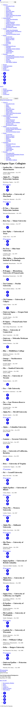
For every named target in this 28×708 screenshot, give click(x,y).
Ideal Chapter (9, 12)
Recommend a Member (8, 683)
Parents (4, 35)
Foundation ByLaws (11, 46)
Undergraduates (6, 18)
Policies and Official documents (13, 15)
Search (1, 86)
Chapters (8, 20)
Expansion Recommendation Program (15, 56)
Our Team (8, 10)
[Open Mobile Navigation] (0, 0)
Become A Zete (9, 26)
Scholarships (9, 50)
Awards (8, 59)
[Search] (15, 2)
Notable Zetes (9, 14)
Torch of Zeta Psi (10, 58)
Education (8, 42)
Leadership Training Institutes (13, 24)
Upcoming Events (10, 6)
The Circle (8, 60)
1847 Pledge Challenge (11, 62)
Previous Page (4, 670)
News (7, 7)
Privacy (5, 685)
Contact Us (5, 67)
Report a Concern (10, 23)
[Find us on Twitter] (4, 76)
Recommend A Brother (11, 27)
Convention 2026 (10, 55)
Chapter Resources (10, 22)
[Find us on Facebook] (4, 73)
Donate (4, 68)
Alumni (5, 28)
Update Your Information (12, 19)
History (7, 8)
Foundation (5, 44)
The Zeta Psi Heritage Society (13, 34)
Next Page (2, 671)
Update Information (7, 66)
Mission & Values (10, 11)
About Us (5, 4)
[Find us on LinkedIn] (4, 82)
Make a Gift (9, 52)
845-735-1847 (3, 680)
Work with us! (9, 16)
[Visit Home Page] (6, 100)
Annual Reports (9, 51)
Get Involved (9, 32)
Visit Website (7, 184)
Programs (5, 54)
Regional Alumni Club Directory (13, 31)
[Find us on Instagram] (4, 79)
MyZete (5, 64)
